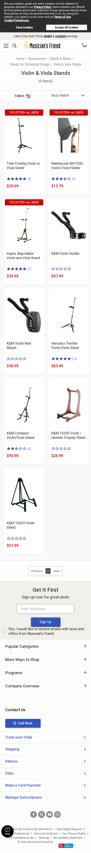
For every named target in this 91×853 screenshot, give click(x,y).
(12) (74, 358)
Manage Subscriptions (23, 797)
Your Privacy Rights (74, 833)
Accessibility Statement (67, 837)
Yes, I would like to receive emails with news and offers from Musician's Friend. (46, 631)
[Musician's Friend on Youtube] (49, 814)
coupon (60, 36)
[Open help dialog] (7, 831)
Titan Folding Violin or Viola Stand (23, 165)
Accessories (37, 59)
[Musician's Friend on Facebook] (34, 814)
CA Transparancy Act (21, 837)
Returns (11, 761)
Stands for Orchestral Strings (30, 64)
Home (20, 59)
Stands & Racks (60, 59)
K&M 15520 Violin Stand (20, 525)
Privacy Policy (42, 7)
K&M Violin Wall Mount (19, 345)
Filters (20, 96)
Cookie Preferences (16, 20)
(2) (29, 448)
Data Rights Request (69, 829)
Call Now (25, 723)
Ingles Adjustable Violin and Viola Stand (23, 255)
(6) (74, 179)
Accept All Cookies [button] (66, 27)
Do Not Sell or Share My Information (30, 829)
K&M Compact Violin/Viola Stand (20, 435)
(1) (29, 269)
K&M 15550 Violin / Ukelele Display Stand (68, 435)
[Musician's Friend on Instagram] (57, 814)
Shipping (12, 749)
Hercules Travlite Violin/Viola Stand (65, 345)
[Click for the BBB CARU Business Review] (66, 846)
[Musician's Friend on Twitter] (42, 814)
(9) (29, 179)
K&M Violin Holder (65, 253)
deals (48, 36)
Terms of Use (62, 16)
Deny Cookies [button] (24, 27)
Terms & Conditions (46, 833)
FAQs (9, 773)
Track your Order (18, 737)
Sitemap (44, 837)
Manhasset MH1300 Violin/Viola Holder (67, 165)
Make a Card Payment (23, 785)
